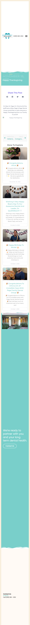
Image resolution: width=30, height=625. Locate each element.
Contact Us (10, 446)
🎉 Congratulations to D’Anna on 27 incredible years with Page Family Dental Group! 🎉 (15, 288)
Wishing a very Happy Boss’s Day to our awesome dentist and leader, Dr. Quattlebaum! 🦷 (15, 206)
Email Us (5, 596)
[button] (26, 36)
